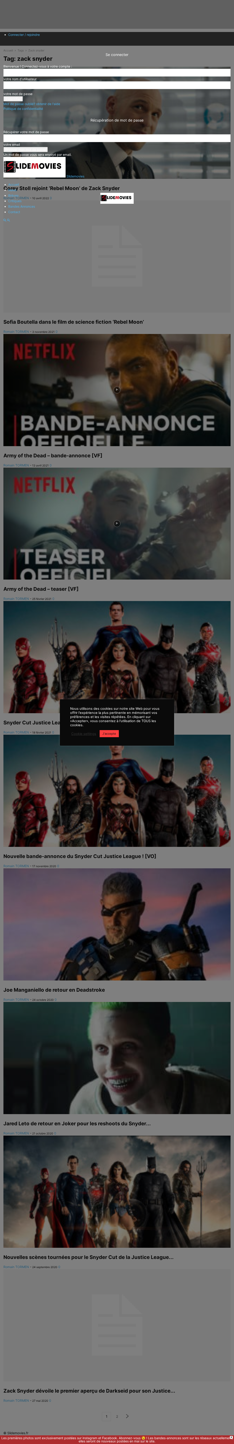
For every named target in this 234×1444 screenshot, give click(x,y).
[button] (4, 220)
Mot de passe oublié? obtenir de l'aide (31, 104)
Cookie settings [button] (83, 734)
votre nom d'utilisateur (20, 79)
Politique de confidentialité (23, 109)
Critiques (14, 201)
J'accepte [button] (109, 733)
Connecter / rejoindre (24, 35)
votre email (11, 144)
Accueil (13, 184)
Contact (14, 212)
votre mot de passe (17, 94)
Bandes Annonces (21, 206)
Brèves (13, 195)
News (12, 190)
